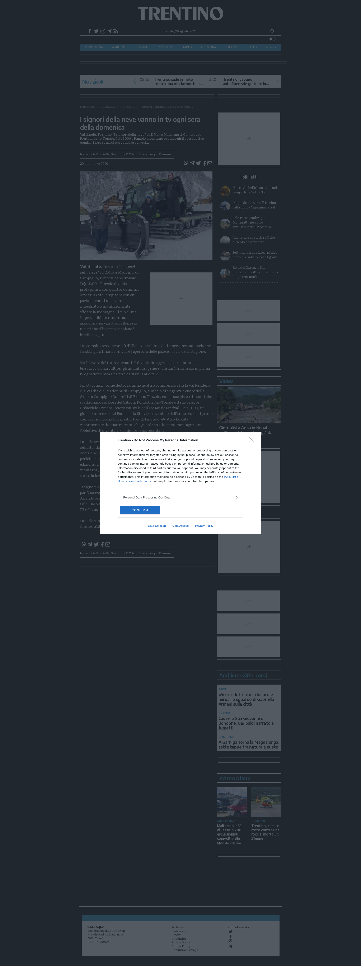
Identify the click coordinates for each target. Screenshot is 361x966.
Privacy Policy (204, 525)
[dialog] (180, 483)
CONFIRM (140, 510)
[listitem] (180, 497)
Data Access (180, 525)
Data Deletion (157, 525)
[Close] (253, 441)
